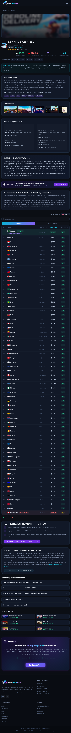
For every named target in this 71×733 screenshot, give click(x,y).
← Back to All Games (9, 10)
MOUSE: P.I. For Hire (43, 694)
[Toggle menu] (67, 3)
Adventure (4, 708)
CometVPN (40, 713)
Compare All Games (43, 706)
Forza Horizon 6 (42, 691)
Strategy (4, 718)
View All (3, 721)
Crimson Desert (42, 688)
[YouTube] (3, 696)
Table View (18, 223)
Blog (38, 708)
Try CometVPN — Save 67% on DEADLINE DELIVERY (21, 541)
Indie (2, 713)
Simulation (4, 716)
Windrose (40, 683)
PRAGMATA (40, 686)
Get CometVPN (34, 665)
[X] (7, 696)
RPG (2, 711)
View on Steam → (19, 47)
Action (3, 706)
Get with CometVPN (15, 233)
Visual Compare (52, 223)
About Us (40, 711)
